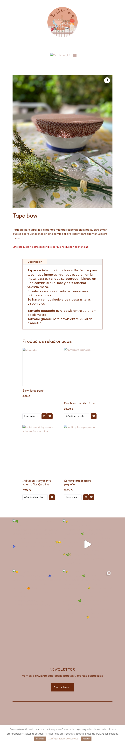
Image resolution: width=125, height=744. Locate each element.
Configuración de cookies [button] (63, 738)
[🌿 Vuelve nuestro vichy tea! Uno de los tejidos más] (37, 544)
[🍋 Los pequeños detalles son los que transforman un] (37, 594)
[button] (107, 80)
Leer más (29, 416)
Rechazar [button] (40, 739)
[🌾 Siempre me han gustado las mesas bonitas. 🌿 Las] (87, 594)
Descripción (35, 261)
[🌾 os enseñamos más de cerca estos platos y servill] (87, 544)
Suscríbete (61, 687)
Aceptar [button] (86, 739)
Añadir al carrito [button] (75, 416)
